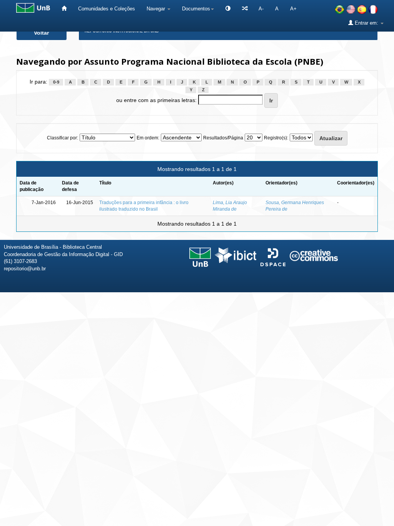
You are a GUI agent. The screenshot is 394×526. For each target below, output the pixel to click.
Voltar (41, 33)
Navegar (157, 9)
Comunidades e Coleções (106, 9)
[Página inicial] (64, 8)
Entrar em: (366, 23)
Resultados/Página (223, 138)
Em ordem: (148, 138)
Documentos (196, 9)
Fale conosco (349, 303)
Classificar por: (62, 138)
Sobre (381, 303)
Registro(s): (276, 138)
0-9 (56, 82)
